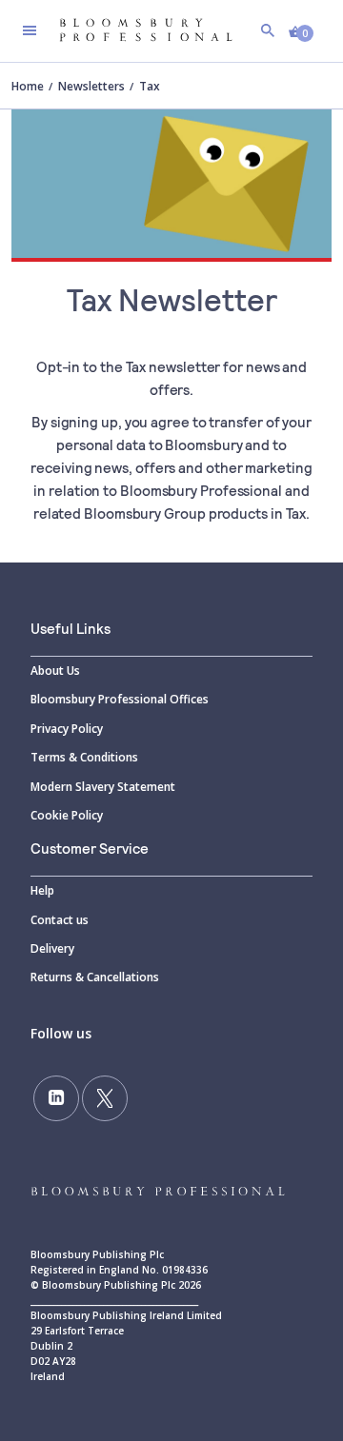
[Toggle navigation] (29, 30)
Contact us (59, 920)
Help (42, 890)
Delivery (52, 948)
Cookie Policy (66, 815)
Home (27, 86)
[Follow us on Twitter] (105, 1098)
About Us (55, 670)
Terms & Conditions (84, 757)
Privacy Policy (66, 728)
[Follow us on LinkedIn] (56, 1098)
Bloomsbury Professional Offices (119, 699)
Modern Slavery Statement (102, 787)
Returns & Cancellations (94, 977)
